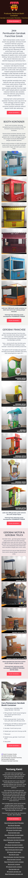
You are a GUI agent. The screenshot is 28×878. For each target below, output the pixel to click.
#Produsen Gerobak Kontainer (14, 845)
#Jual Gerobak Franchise (14, 859)
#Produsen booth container (14, 867)
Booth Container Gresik (10, 754)
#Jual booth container (14, 864)
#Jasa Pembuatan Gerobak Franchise (14, 857)
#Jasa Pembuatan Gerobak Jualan (14, 835)
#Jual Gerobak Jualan (14, 833)
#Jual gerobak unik (14, 869)
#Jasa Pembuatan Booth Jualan (14, 850)
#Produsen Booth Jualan (14, 852)
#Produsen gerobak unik (14, 872)
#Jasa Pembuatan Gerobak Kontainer (14, 840)
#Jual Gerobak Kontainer (14, 837)
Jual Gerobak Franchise (7, 759)
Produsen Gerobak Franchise (9, 761)
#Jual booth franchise (14, 842)
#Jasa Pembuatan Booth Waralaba (14, 823)
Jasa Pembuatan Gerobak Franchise (11, 757)
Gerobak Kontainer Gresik (8, 756)
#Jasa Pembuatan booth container (14, 862)
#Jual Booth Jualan (14, 854)
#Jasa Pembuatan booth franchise (14, 847)
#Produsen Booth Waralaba (14, 828)
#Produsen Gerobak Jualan (14, 830)
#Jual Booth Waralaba (14, 825)
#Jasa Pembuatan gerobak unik (14, 874)
